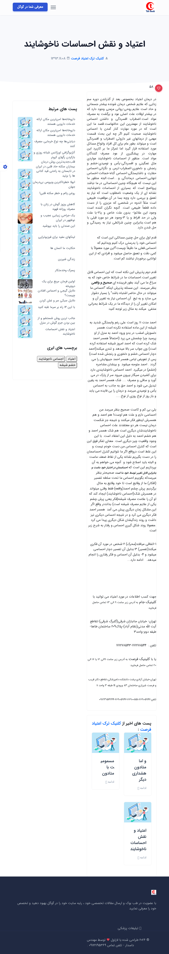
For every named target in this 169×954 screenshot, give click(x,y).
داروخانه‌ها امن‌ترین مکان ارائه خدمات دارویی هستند (55, 121)
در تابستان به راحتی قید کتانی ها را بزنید (55, 173)
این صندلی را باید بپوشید (58, 226)
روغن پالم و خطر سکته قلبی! (57, 193)
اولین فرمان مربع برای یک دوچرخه (58, 283)
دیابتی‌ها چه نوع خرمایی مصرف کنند (54, 143)
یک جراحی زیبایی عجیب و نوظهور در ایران (58, 217)
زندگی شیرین (66, 259)
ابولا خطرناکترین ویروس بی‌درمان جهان (54, 184)
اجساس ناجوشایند (51, 358)
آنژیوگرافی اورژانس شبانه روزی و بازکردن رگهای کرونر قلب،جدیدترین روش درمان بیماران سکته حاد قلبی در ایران (54, 159)
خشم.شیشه (67, 365)
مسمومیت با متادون (107, 767)
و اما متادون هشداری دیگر (139, 770)
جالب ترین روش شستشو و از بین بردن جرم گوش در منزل (56, 320)
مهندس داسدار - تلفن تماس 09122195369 (110, 942)
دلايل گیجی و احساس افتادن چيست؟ (56, 293)
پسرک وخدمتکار (65, 270)
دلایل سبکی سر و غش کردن (57, 300)
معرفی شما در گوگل (30, 6)
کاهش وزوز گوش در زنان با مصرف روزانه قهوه (58, 206)
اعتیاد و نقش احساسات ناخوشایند (138, 839)
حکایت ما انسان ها (62, 248)
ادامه (142, 788)
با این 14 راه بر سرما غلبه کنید (56, 307)
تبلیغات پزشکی (128, 928)
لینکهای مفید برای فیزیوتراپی (56, 237)
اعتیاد (71, 358)
